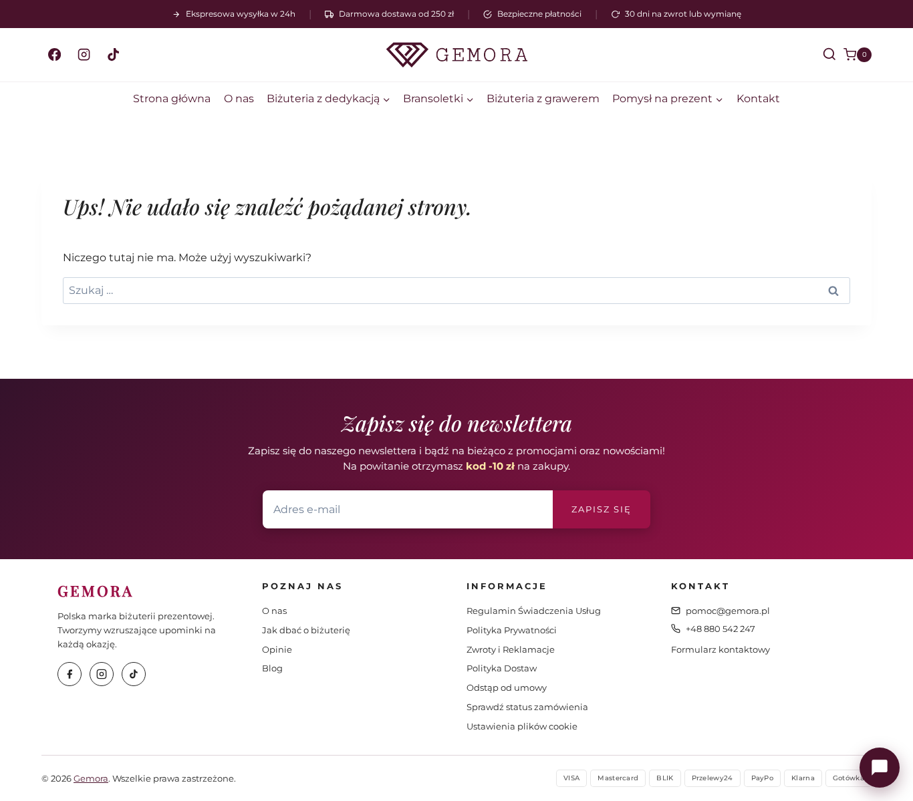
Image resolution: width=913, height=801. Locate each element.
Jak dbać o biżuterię (306, 630)
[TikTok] (113, 54)
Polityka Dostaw (502, 668)
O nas (239, 98)
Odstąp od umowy (507, 687)
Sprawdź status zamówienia (527, 706)
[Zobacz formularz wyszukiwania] (817, 54)
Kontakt (758, 98)
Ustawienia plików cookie (522, 726)
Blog (272, 668)
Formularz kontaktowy (720, 649)
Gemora (91, 778)
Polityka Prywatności (512, 630)
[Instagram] (83, 54)
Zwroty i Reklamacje (511, 649)
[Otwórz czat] (880, 768)
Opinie (277, 649)
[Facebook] (54, 54)
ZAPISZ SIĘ (601, 509)
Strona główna (172, 98)
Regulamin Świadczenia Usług (534, 610)
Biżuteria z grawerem (543, 98)
